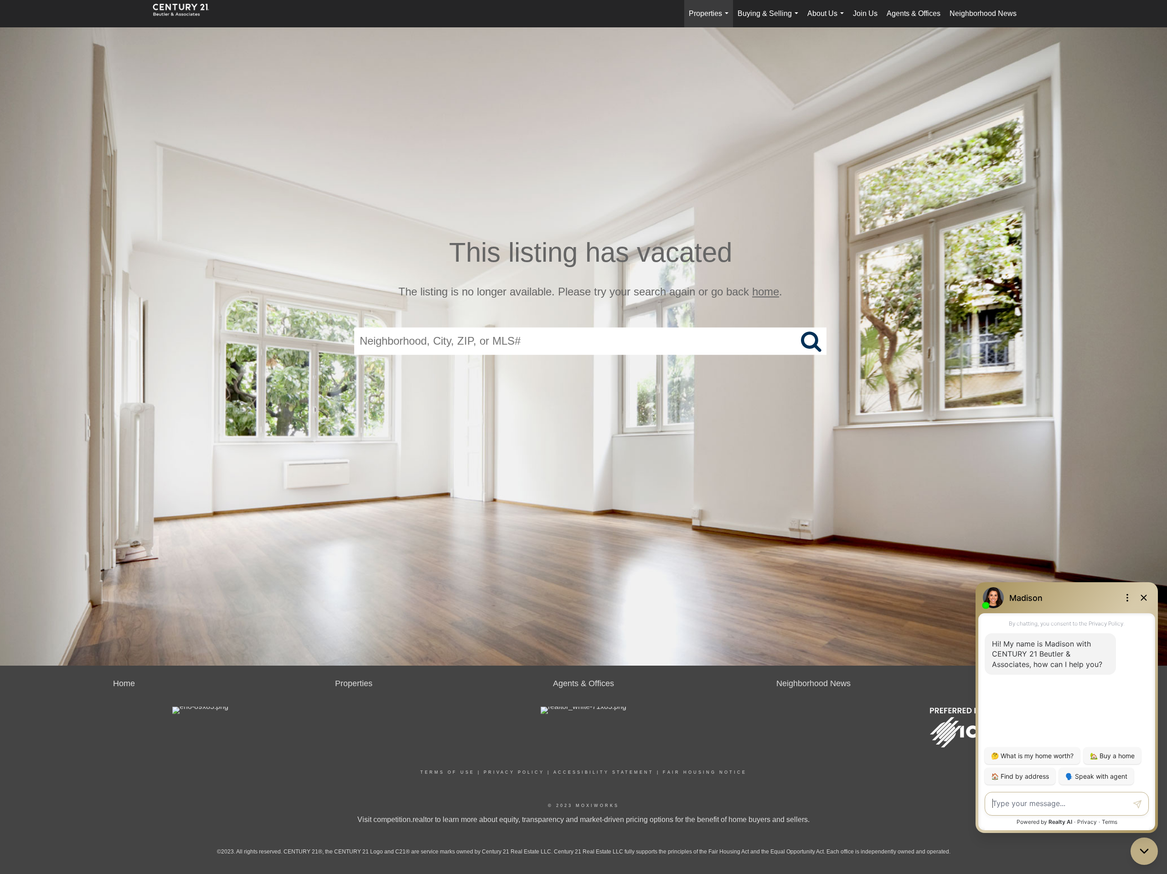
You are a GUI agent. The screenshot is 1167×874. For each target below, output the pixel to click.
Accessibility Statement (603, 772)
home (765, 291)
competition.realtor (403, 819)
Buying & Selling (770, 18)
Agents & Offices (913, 13)
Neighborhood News (983, 13)
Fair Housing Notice (705, 772)
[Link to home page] (185, 13)
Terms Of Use (447, 772)
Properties (710, 18)
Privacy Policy (514, 772)
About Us (827, 18)
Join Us (865, 13)
